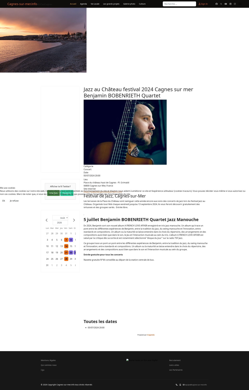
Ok (3, 200)
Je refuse (14, 200)
